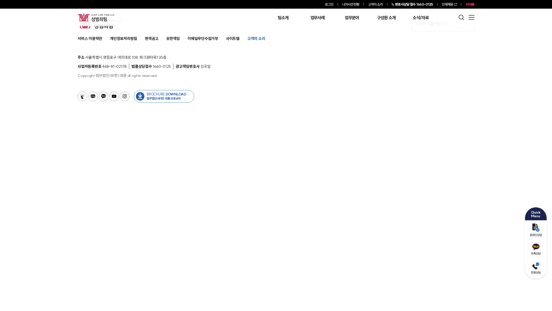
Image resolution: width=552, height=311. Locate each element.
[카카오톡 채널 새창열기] (103, 96)
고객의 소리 (375, 4)
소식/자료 (421, 18)
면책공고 (151, 38)
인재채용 (447, 4)
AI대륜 (470, 4)
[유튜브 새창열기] (114, 96)
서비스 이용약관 (90, 38)
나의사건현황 (350, 4)
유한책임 (173, 38)
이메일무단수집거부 (203, 38)
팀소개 (283, 18)
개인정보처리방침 (123, 38)
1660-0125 (414, 4)
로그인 (329, 4)
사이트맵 (233, 38)
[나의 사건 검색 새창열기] (82, 96)
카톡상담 (536, 253)
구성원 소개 (386, 18)
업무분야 (352, 18)
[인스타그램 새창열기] (124, 96)
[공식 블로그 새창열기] (93, 96)
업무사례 (317, 18)
